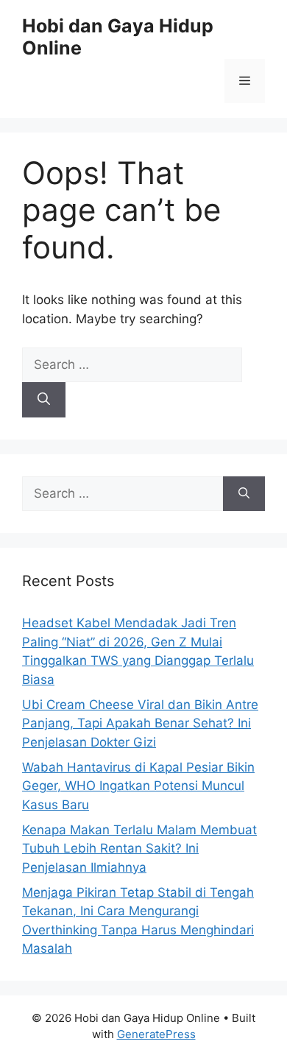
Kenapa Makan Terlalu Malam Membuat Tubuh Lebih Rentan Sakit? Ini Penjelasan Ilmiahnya (139, 848)
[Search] (43, 399)
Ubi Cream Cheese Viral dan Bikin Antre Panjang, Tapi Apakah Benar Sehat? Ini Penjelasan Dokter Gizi (140, 723)
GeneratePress (156, 1034)
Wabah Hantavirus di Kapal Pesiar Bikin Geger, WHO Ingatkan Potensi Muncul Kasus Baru (138, 786)
